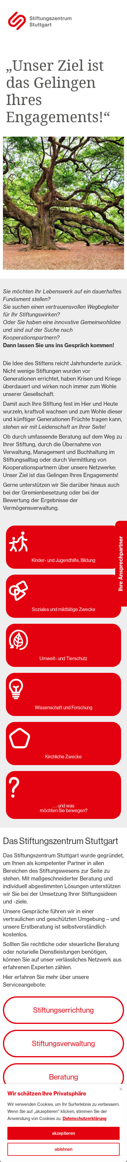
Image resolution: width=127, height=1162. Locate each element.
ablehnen (63, 1149)
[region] (63, 1123)
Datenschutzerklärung (85, 1118)
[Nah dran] (120, 1088)
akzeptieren (63, 1133)
